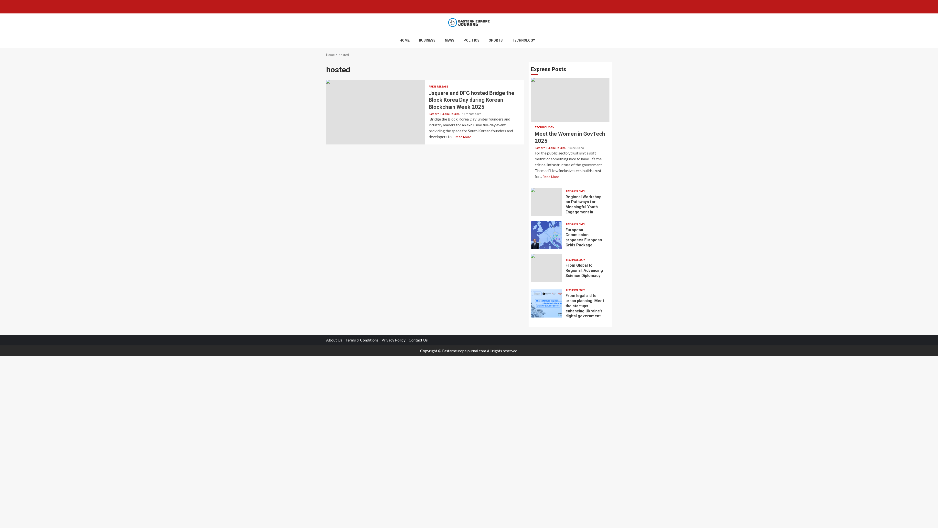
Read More (463, 137)
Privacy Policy (393, 340)
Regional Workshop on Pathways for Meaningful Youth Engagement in (546, 202)
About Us (334, 340)
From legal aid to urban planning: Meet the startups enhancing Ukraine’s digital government (546, 303)
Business (427, 40)
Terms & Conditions (361, 340)
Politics (472, 40)
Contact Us (418, 340)
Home (405, 40)
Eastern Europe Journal (445, 114)
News (449, 40)
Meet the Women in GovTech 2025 (570, 100)
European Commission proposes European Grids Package (546, 235)
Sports (496, 40)
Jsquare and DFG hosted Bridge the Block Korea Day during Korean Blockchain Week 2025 (375, 112)
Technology (523, 40)
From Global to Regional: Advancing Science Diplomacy (546, 268)
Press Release (438, 86)
